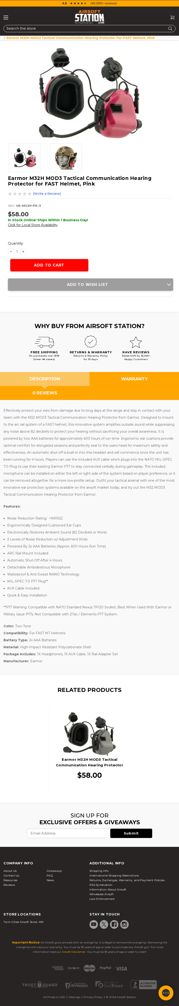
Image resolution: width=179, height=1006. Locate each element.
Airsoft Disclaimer (74, 951)
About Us (10, 871)
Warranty (134, 379)
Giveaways (54, 871)
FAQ (50, 875)
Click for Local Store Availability (33, 225)
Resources (10, 880)
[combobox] (89, 28)
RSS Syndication (101, 885)
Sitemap (74, 997)
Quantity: (16, 243)
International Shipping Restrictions (114, 875)
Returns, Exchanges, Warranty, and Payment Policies (127, 880)
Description (45, 379)
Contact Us (11, 875)
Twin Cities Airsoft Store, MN (23, 922)
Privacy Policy (93, 997)
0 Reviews (44, 393)
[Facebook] (114, 924)
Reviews (9, 885)
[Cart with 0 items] (171, 17)
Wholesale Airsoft (102, 894)
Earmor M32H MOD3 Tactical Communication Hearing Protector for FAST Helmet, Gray (89, 765)
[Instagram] (124, 924)
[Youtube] (94, 924)
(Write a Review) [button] (47, 194)
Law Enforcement (102, 899)
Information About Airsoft (108, 889)
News (50, 880)
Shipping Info (99, 871)
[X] (104, 924)
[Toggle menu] (5, 17)
